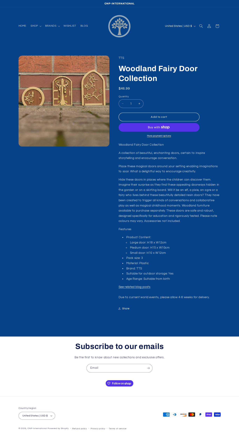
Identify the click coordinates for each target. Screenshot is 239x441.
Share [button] (125, 308)
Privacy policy (98, 429)
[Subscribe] (148, 368)
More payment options (159, 136)
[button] (36, 26)
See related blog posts (134, 286)
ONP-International (37, 428)
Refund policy (79, 429)
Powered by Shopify (58, 428)
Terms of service (117, 429)
